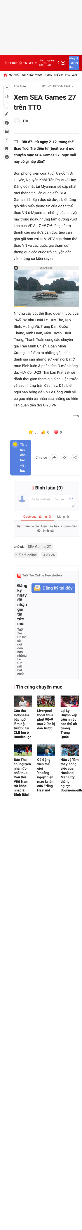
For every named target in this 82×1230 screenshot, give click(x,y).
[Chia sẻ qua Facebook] (54, 457)
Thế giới (58, 74)
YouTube (28, 62)
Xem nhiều (27, 74)
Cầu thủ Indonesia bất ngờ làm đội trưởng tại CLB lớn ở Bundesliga (22, 724)
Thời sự (48, 74)
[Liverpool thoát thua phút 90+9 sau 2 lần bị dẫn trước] (46, 701)
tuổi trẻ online (26, 555)
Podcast (13, 62)
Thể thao (20, 86)
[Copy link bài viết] (64, 457)
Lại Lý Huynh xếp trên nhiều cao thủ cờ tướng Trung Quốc (69, 724)
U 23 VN (49, 555)
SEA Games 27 (39, 547)
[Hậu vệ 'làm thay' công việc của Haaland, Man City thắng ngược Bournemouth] (70, 750)
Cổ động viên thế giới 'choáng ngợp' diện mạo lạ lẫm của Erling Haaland (45, 775)
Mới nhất (14, 74)
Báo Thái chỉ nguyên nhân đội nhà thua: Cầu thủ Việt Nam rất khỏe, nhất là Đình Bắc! (22, 777)
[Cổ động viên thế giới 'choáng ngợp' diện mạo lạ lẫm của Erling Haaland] (46, 750)
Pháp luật (71, 74)
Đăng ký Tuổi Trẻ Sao (73, 63)
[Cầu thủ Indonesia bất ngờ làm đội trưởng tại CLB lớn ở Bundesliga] (23, 701)
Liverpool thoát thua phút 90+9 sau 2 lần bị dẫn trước (46, 719)
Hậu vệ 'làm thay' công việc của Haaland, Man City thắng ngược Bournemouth (70, 775)
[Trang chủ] (5, 75)
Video (38, 74)
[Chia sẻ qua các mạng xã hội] (75, 457)
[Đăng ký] (53, 588)
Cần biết (41, 62)
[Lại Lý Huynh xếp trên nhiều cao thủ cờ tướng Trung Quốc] (70, 701)
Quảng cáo (50, 62)
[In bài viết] (6, 156)
